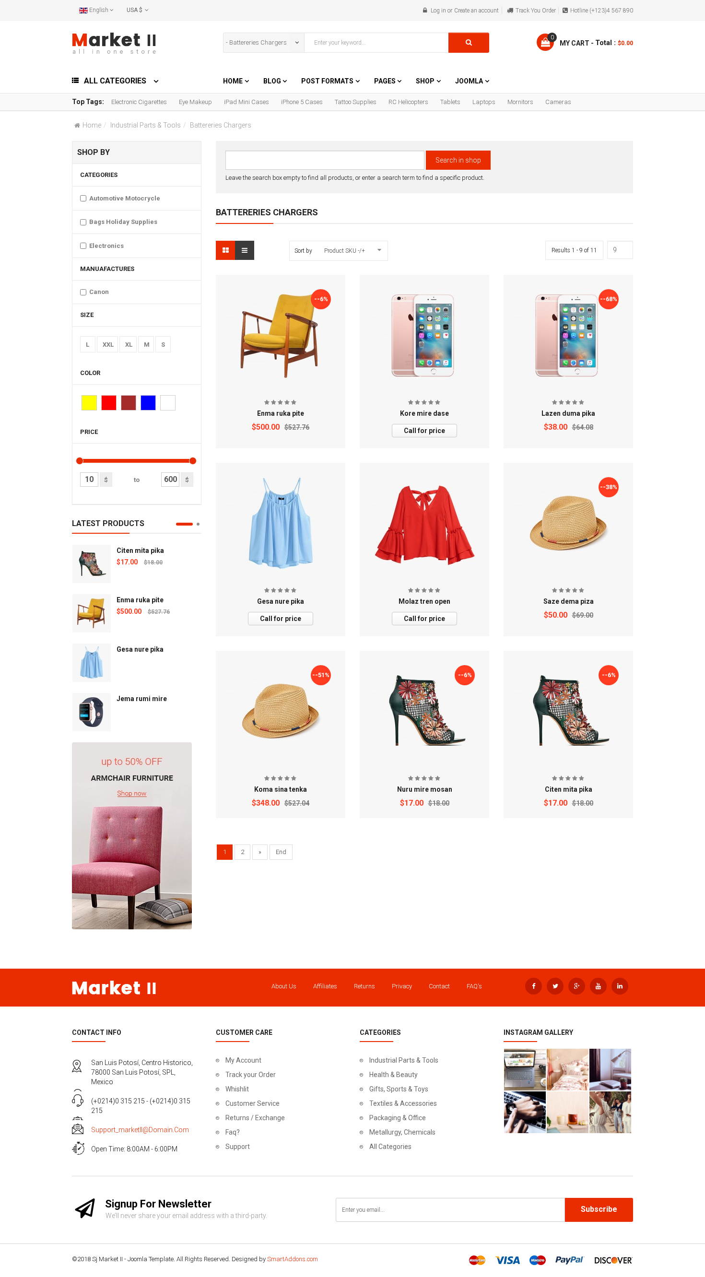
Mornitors (520, 101)
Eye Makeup (195, 101)
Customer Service (252, 1103)
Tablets (450, 101)
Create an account (476, 10)
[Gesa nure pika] (91, 663)
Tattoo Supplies (355, 101)
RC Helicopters (408, 101)
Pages (385, 81)
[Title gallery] (525, 1069)
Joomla (469, 81)
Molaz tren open (424, 601)
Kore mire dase (424, 413)
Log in (438, 10)
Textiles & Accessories (403, 1103)
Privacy (402, 986)
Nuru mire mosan (424, 789)
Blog (272, 81)
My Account (243, 1060)
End (281, 851)
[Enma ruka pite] (91, 613)
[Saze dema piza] (569, 523)
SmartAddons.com (292, 1259)
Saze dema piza (568, 601)
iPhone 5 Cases (302, 101)
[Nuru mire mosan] (425, 712)
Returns (364, 986)
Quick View (280, 286)
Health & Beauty (393, 1074)
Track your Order (250, 1074)
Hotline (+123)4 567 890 (601, 10)
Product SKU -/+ (344, 250)
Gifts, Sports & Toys (398, 1089)
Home (233, 81)
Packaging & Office (397, 1118)
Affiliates (325, 986)
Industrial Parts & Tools (145, 125)
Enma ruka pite (140, 600)
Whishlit (237, 1089)
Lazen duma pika (568, 413)
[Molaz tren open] (425, 524)
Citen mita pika (140, 550)
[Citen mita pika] (91, 564)
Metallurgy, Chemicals (402, 1132)
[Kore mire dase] (425, 336)
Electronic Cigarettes (139, 101)
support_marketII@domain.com (140, 1130)
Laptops (483, 101)
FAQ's (474, 986)
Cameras (558, 101)
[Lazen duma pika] (569, 335)
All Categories (390, 1146)
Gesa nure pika (140, 649)
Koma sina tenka (280, 789)
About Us (283, 986)
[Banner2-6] (132, 835)
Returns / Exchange (255, 1118)
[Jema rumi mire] (91, 712)
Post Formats (327, 81)
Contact (439, 986)
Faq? (232, 1132)
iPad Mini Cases (246, 101)
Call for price (424, 430)
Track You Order (536, 10)
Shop (425, 81)
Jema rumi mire (142, 699)
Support (237, 1146)
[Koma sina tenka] (281, 712)
